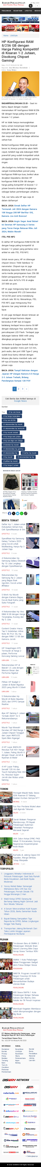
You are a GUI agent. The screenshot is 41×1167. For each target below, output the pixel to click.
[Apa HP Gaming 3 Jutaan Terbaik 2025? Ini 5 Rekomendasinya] (32, 717)
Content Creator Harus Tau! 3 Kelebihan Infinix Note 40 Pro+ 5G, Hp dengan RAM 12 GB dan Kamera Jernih (13, 634)
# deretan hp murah (11, 445)
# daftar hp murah (29, 453)
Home (5, 35)
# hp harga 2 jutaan (11, 465)
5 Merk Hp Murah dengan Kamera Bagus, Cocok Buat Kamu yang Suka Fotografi (12, 598)
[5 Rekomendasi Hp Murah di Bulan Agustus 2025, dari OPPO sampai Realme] (32, 700)
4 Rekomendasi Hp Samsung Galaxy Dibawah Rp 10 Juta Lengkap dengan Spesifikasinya (14, 562)
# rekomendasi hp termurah (14, 428)
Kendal (31, 1049)
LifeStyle (28, 11)
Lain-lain (32, 1060)
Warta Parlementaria (20, 1057)
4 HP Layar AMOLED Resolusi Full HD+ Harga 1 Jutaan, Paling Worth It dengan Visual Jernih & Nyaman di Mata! (13, 752)
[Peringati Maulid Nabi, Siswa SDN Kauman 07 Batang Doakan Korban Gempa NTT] (6, 797)
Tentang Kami (5, 1061)
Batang (17, 1063)
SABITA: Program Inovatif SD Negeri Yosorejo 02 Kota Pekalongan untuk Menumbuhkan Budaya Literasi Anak (26, 979)
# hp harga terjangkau (12, 416)
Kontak (4, 1051)
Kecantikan (17, 11)
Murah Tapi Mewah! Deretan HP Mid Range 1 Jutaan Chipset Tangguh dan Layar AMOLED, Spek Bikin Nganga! (13, 733)
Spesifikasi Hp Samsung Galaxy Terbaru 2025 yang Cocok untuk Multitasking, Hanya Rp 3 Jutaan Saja (13, 544)
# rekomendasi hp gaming (13, 449)
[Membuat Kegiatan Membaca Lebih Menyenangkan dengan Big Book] (6, 1013)
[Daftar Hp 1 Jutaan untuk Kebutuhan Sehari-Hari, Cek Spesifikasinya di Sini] (32, 528)
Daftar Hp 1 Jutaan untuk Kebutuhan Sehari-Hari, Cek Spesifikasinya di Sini (13, 527)
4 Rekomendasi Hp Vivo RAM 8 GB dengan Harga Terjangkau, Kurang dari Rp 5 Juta (13, 615)
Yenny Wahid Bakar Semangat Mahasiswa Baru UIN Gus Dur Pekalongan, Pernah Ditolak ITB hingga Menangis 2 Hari (17, 890)
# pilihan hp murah (11, 461)
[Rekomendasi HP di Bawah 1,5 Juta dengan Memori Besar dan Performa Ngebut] (32, 669)
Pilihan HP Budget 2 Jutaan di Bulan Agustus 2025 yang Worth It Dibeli (13, 685)
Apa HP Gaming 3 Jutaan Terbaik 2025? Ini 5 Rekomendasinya (13, 716)
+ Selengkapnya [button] (32, 1156)
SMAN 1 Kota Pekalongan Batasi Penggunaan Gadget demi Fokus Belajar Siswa (25, 962)
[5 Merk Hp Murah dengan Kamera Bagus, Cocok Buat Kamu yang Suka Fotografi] (32, 599)
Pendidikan (33, 1053)
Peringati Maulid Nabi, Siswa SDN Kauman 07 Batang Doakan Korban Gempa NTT (26, 795)
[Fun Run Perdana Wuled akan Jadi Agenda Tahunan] (6, 811)
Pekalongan (6, 11)
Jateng (31, 1058)
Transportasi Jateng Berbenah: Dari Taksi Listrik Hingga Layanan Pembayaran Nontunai (19, 931)
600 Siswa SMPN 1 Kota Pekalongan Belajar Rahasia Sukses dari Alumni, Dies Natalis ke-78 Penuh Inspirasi (26, 996)
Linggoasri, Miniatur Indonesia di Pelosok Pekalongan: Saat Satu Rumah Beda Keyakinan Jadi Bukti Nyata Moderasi (20, 877)
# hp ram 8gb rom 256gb (13, 441)
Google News (20, 401)
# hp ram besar (14, 412)
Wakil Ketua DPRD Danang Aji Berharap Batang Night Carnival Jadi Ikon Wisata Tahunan (19, 902)
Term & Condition (5, 1066)
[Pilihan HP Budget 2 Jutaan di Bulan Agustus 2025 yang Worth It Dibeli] (32, 686)
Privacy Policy (4, 1055)
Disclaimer (5, 1049)
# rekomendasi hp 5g (26, 457)
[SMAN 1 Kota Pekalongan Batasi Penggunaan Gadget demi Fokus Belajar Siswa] (6, 964)
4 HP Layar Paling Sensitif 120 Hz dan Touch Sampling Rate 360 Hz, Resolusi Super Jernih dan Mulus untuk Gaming (14, 773)
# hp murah (8, 457)
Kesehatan (19, 1054)
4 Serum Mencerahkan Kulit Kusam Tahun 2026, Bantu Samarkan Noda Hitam (19, 911)
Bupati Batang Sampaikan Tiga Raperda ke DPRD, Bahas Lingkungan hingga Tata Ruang (20, 921)
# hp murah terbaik (11, 432)
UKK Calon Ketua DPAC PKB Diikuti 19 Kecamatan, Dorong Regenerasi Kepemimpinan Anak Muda (26, 842)
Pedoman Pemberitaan (6, 1070)
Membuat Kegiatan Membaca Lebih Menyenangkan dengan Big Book (27, 1011)
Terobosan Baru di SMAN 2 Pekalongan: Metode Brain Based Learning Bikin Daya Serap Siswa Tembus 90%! (26, 947)
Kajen (17, 1060)
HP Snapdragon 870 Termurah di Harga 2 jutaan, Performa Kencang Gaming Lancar (13, 652)
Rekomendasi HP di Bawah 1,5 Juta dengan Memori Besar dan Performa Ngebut (13, 669)
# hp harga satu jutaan (12, 436)
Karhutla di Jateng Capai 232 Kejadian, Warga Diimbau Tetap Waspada (26, 858)
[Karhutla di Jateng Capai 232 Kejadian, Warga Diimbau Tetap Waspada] (6, 859)
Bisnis (31, 1051)
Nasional (32, 1056)
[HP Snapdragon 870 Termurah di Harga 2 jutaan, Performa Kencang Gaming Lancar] (32, 652)
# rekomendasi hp (10, 453)
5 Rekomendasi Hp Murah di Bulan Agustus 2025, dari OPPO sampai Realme (13, 700)
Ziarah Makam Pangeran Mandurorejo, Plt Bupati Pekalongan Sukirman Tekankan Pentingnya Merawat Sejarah (24, 825)
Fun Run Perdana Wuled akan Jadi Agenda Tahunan (27, 808)
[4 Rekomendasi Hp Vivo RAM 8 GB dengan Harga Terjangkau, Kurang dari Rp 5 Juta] (32, 616)
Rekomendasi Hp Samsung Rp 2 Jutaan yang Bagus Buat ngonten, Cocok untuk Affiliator (12, 580)
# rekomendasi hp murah (13, 424)
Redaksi (4, 1058)
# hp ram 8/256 (9, 420)
